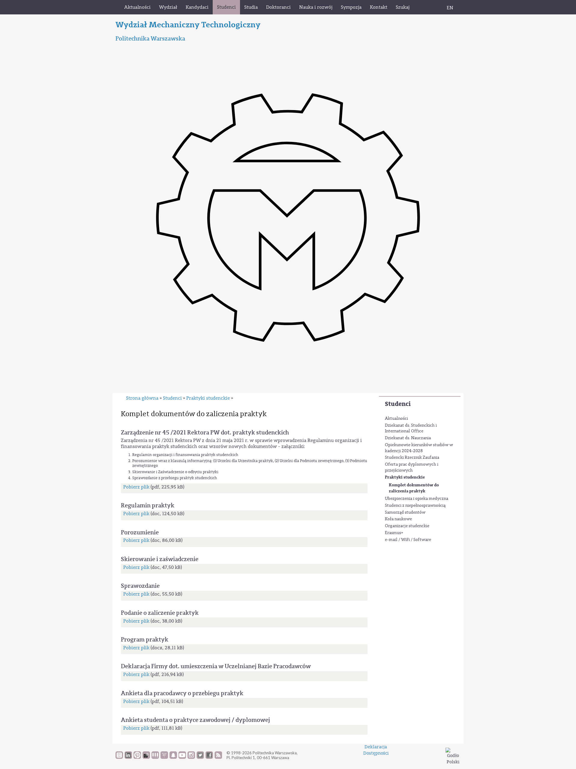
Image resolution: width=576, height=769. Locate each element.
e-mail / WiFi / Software (408, 539)
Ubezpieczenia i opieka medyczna (416, 498)
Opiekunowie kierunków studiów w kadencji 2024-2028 (419, 448)
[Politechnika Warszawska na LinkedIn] (128, 757)
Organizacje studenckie (407, 526)
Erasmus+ (394, 533)
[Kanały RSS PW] (218, 757)
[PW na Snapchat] (173, 757)
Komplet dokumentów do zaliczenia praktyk (414, 488)
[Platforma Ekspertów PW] (146, 757)
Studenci (398, 404)
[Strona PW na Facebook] (209, 757)
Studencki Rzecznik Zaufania (412, 457)
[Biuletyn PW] (155, 757)
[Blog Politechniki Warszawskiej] (164, 757)
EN (450, 8)
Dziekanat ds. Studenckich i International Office (411, 428)
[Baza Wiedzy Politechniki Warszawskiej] (119, 757)
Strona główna (142, 398)
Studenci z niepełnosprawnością (415, 505)
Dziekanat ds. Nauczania (408, 438)
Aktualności (396, 418)
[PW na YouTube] (182, 757)
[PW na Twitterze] (200, 757)
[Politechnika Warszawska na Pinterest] (137, 757)
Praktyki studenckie (405, 477)
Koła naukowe (398, 519)
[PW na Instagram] (191, 757)
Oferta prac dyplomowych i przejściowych (411, 467)
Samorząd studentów (405, 512)
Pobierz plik (136, 487)
